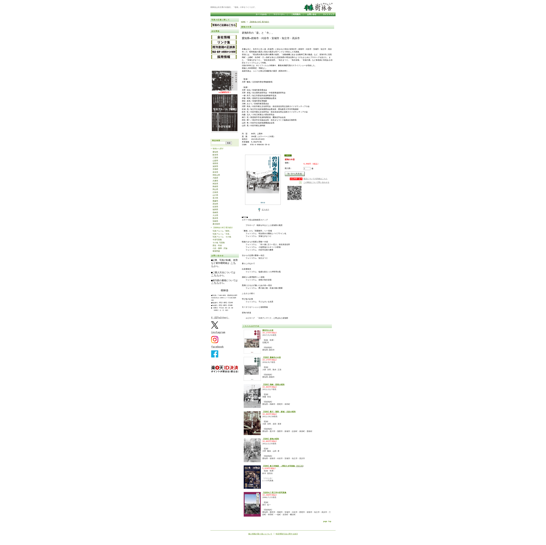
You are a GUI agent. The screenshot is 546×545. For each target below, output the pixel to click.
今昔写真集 (217, 240)
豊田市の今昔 (267, 330)
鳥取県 (215, 184)
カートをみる (261, 14)
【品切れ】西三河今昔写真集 (274, 492)
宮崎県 (215, 221)
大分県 (215, 215)
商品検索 (216, 141)
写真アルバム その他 (222, 237)
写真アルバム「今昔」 (222, 234)
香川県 (215, 198)
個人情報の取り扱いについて (260, 534)
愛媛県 (215, 201)
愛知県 (215, 152)
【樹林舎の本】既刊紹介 (223, 227)
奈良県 (215, 172)
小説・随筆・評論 (220, 248)
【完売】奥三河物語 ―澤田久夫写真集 (279, 466)
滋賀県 (215, 166)
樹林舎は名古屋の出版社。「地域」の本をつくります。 (233, 7)
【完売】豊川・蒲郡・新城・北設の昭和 (279, 412)
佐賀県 (215, 207)
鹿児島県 (216, 224)
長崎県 (215, 212)
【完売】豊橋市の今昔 (271, 357)
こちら (215, 275)
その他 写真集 (219, 243)
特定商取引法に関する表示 (287, 534)
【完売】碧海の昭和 (270, 439)
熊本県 (215, 218)
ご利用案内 (295, 14)
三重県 (215, 158)
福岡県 (215, 209)
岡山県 (215, 189)
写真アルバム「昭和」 (222, 231)
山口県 (215, 195)
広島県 (215, 192)
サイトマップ (328, 14)
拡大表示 (265, 210)
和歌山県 (216, 175)
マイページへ (279, 14)
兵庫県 (215, 181)
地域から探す (218, 148)
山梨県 (215, 161)
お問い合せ (311, 14)
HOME (243, 22)
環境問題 (216, 251)
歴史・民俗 (217, 245)
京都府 (215, 169)
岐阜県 (215, 155)
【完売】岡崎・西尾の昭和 (273, 384)
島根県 (215, 186)
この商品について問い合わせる (316, 182)
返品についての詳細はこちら (315, 179)
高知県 (215, 204)
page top (327, 521)
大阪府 (215, 178)
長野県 (215, 163)
